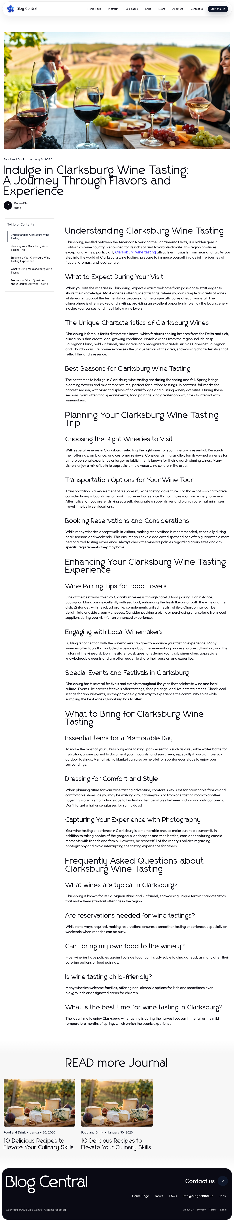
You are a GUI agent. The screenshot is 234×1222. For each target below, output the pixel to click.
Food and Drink (14, 159)
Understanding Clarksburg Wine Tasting (30, 236)
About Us (188, 1209)
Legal (223, 1209)
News (159, 1196)
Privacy (201, 1209)
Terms (212, 1209)
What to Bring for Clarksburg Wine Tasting (31, 270)
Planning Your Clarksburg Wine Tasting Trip (29, 248)
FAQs (173, 1196)
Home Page (140, 1196)
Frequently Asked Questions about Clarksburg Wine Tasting (29, 282)
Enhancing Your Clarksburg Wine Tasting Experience (30, 259)
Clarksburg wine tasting (135, 252)
